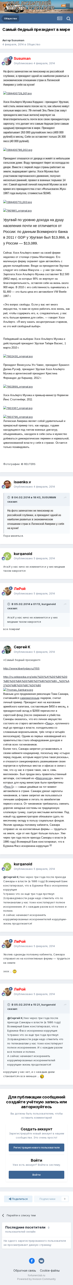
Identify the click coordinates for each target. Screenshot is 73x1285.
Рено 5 (9, 786)
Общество (33, 44)
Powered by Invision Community (36, 1279)
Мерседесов (43, 778)
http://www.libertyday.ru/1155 (21, 668)
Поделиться (19, 1198)
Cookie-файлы (50, 1270)
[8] (50, 845)
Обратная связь (24, 1270)
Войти (36, 1174)
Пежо (49, 723)
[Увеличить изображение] (17, 93)
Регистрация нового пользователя (37, 1147)
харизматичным (29, 698)
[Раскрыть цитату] (9, 497)
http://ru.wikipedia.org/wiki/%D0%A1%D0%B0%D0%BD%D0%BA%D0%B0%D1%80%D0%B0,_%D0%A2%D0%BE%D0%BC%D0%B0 (36, 681)
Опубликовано (34, 63)
